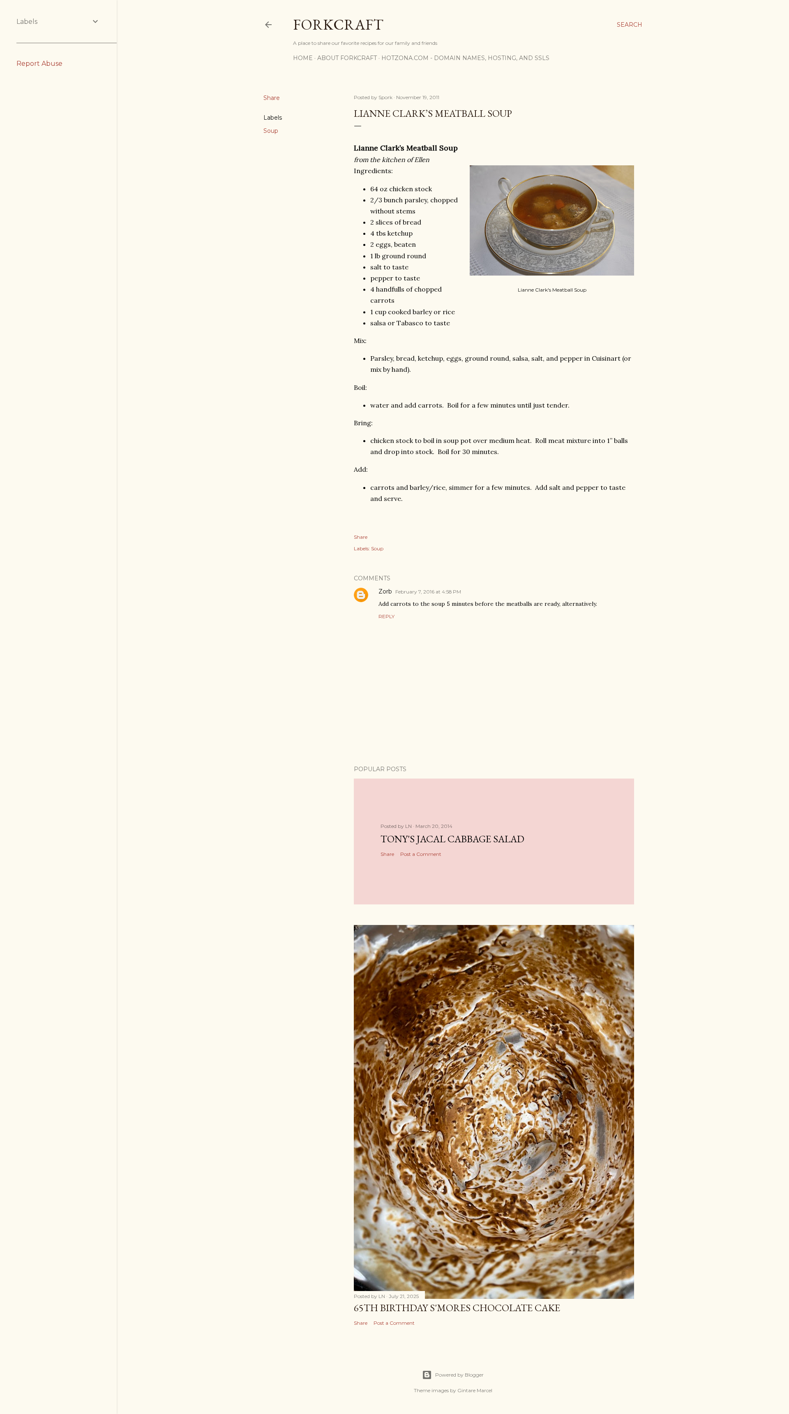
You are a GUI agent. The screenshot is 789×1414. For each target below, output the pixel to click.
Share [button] (271, 98)
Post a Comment (420, 854)
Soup (270, 130)
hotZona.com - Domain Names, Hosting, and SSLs (465, 58)
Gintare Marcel (474, 1390)
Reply (386, 616)
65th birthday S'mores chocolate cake (457, 1307)
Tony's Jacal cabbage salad (452, 838)
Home (303, 58)
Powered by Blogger (459, 1375)
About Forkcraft (347, 58)
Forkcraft (338, 24)
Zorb (385, 591)
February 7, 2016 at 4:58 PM (428, 592)
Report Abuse (39, 63)
